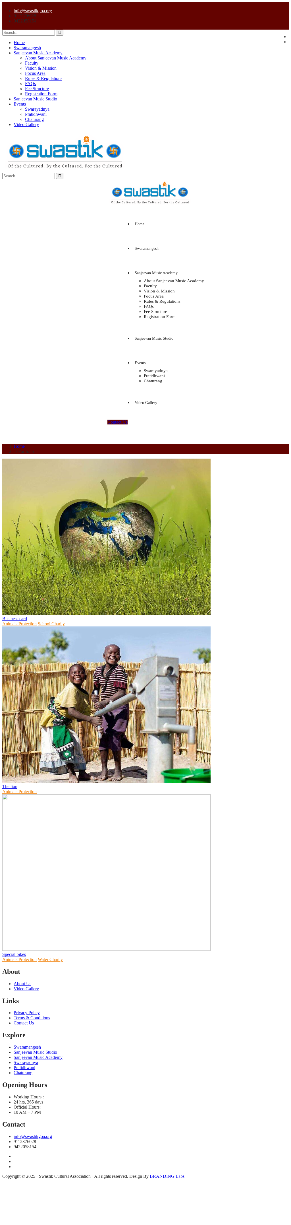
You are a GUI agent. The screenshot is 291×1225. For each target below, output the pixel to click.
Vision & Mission (41, 68)
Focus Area (35, 73)
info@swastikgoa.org (33, 10)
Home (19, 42)
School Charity (51, 623)
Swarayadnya (37, 109)
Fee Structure (37, 88)
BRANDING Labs (167, 1176)
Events (20, 104)
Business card (14, 618)
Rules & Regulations (43, 78)
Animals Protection (19, 623)
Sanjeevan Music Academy (38, 52)
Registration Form (41, 93)
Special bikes (14, 954)
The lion (9, 786)
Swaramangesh (27, 47)
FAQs (30, 83)
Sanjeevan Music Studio (35, 98)
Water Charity (50, 959)
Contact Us (117, 422)
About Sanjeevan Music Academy (55, 57)
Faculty (31, 63)
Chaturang (34, 119)
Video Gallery (26, 124)
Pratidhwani (36, 114)
